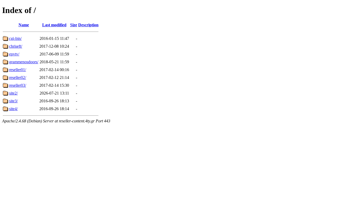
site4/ (13, 109)
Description (88, 25)
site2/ (13, 93)
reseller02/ (17, 77)
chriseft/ (15, 46)
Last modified (54, 25)
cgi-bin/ (15, 38)
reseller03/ (17, 85)
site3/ (13, 101)
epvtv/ (14, 54)
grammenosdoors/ (23, 62)
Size (73, 25)
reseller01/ (17, 69)
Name (24, 25)
